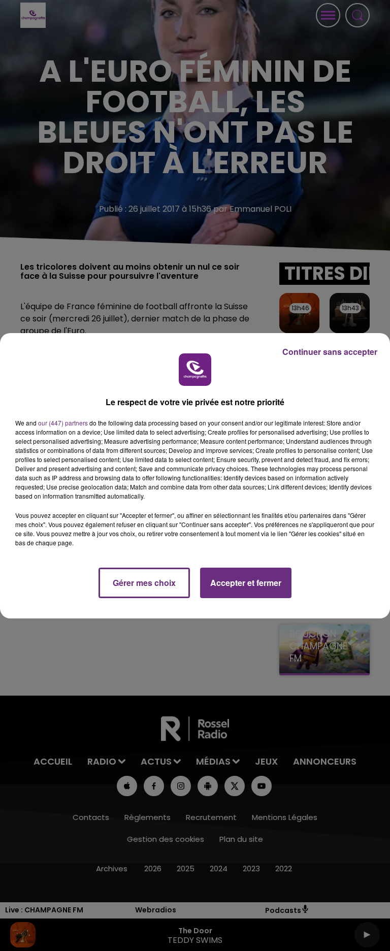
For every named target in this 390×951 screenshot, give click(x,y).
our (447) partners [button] (63, 422)
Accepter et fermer (245, 582)
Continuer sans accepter (329, 351)
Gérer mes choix (144, 582)
